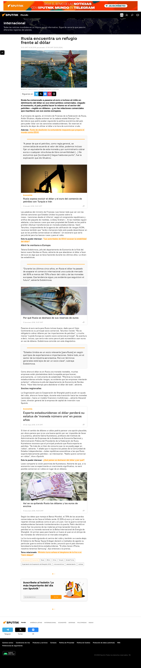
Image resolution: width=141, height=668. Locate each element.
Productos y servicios (40, 643)
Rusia (42, 560)
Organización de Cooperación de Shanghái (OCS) (36, 564)
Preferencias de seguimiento (12, 646)
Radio (91, 622)
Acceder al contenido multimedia (49, 89)
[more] (83, 206)
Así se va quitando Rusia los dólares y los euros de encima (50, 505)
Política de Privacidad (66, 643)
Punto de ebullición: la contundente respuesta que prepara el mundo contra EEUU (53, 131)
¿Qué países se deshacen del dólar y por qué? (63, 460)
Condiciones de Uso (23, 643)
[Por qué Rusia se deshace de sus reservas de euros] (54, 301)
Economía (27, 195)
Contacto (53, 643)
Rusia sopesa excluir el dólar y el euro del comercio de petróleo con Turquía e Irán (52, 200)
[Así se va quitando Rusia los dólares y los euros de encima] (54, 486)
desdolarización (71, 564)
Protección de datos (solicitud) (104, 643)
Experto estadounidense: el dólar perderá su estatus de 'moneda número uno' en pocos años (53, 416)
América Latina (36, 622)
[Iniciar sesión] (126, 15)
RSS (118, 643)
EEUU (48, 560)
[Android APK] (9, 653)
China (54, 560)
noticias (80, 564)
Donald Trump (70, 560)
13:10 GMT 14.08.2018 (28, 47)
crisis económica (59, 564)
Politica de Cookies (83, 643)
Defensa (72, 622)
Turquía (61, 560)
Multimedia (81, 622)
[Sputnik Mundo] (10, 17)
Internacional (26, 560)
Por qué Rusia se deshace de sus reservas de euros (51, 317)
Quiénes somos (7, 643)
